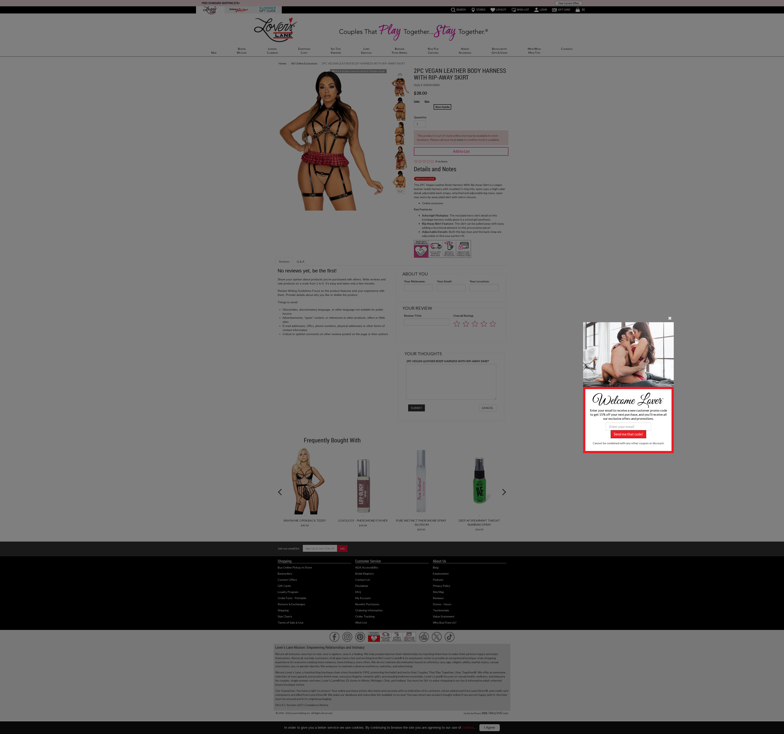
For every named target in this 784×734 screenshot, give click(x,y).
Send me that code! (628, 434)
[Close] (670, 317)
